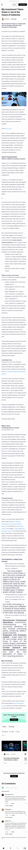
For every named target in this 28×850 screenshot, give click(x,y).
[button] (14, 1)
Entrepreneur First (6, 524)
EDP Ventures (16, 521)
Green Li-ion (8, 128)
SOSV (13, 524)
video (5, 451)
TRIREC (16, 528)
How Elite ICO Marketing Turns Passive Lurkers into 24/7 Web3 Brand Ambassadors (11, 759)
